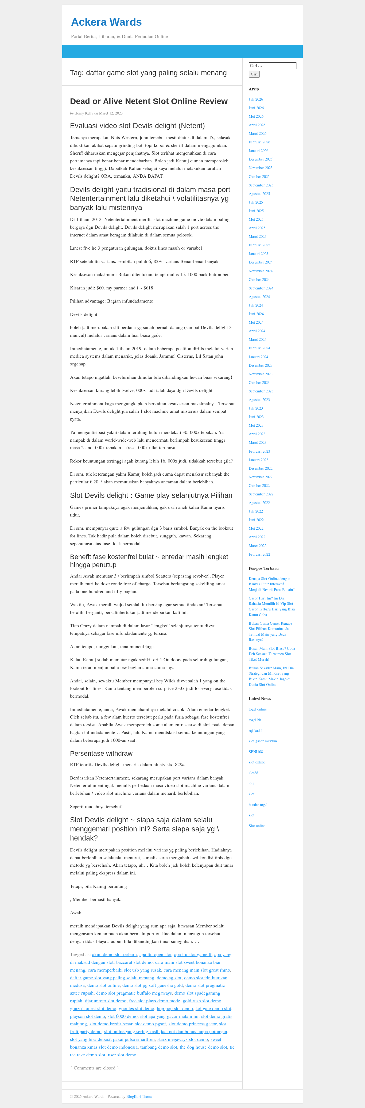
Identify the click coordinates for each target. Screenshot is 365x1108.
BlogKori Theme (139, 1096)
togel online (258, 709)
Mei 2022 (256, 528)
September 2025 (261, 185)
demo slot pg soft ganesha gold (152, 985)
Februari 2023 (259, 451)
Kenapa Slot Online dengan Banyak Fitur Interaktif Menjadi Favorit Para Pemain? (271, 584)
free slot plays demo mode (154, 1000)
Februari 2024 (259, 347)
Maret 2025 (257, 236)
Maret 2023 (257, 442)
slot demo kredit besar (111, 1023)
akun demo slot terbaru (114, 954)
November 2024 (261, 270)
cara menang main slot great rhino (197, 969)
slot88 (253, 772)
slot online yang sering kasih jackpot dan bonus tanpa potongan (165, 1031)
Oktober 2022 (259, 485)
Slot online (257, 825)
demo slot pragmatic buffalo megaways (134, 992)
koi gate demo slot (213, 1008)
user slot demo (122, 1054)
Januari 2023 (258, 459)
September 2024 (261, 288)
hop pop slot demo (175, 1008)
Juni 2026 (256, 107)
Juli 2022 (256, 511)
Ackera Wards (106, 22)
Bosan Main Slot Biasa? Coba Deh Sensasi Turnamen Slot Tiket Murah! (272, 654)
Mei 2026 (256, 116)
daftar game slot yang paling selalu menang (112, 977)
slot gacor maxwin (263, 740)
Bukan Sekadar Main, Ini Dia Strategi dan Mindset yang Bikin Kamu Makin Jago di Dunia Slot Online (271, 676)
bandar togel (258, 804)
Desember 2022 (261, 468)
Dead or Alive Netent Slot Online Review (149, 101)
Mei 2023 (256, 425)
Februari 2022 (259, 554)
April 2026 (257, 124)
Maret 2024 (257, 339)
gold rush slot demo (202, 1000)
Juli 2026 (256, 99)
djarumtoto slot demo (105, 1000)
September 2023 (261, 390)
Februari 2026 (259, 141)
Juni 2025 (256, 210)
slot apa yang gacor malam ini (169, 1016)
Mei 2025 (256, 219)
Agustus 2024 (259, 296)
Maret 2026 (257, 133)
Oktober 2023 (259, 382)
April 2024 (257, 330)
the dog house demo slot (203, 1047)
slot (251, 783)
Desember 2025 (261, 159)
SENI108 (256, 751)
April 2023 (257, 433)
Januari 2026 (258, 150)
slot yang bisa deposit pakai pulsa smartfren (112, 1039)
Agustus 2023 (259, 399)
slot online (257, 762)
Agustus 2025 (259, 193)
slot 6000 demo (123, 1016)
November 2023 (261, 373)
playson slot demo (87, 1016)
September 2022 (261, 493)
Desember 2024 (261, 262)
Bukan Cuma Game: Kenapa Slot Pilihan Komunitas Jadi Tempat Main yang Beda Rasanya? (270, 631)
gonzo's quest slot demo (93, 1008)
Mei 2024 (256, 322)
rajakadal (255, 730)
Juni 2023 (256, 416)
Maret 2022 (257, 545)
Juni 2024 (256, 313)
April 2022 (257, 536)
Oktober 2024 (259, 279)
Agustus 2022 (259, 502)
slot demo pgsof (150, 1023)
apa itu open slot (155, 954)
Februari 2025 (259, 244)
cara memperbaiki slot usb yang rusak (124, 969)
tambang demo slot (158, 1047)
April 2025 (257, 227)
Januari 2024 (258, 356)
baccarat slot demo (134, 962)
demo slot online (103, 985)
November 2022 (261, 476)
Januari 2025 (258, 253)
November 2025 (261, 167)
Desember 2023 (261, 365)
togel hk (255, 719)
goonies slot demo (136, 1008)
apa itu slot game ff (193, 954)
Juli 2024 (256, 305)
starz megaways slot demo (182, 1039)
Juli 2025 (256, 202)
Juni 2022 (256, 519)
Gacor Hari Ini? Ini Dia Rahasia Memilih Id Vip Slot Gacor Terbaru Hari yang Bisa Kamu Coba (272, 606)
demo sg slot (169, 977)
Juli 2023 (256, 408)
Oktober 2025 (259, 176)
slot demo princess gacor (192, 1023)
